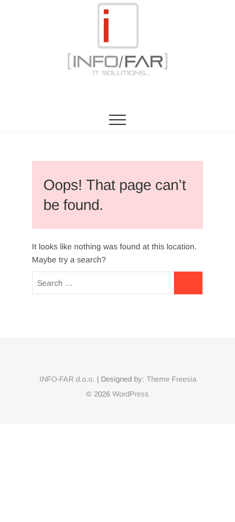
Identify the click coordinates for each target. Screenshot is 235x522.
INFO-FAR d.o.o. (67, 379)
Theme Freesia (171, 379)
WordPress (130, 394)
